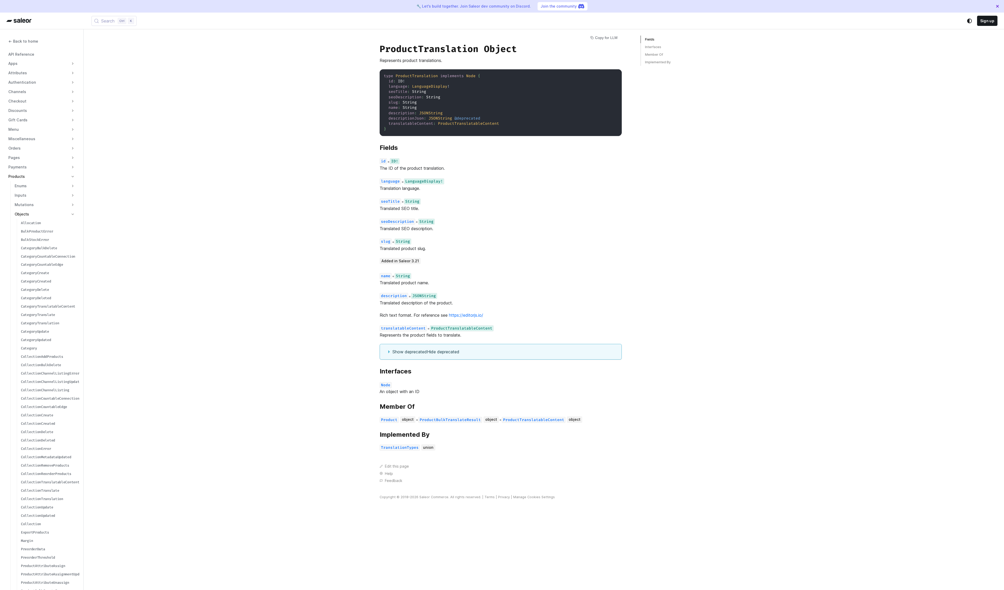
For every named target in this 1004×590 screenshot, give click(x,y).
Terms (489, 497)
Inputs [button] (20, 195)
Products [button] (16, 176)
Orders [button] (14, 148)
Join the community (559, 6)
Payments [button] (17, 167)
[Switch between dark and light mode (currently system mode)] (969, 21)
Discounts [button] (17, 110)
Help (389, 473)
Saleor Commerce (433, 497)
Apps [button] (13, 63)
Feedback (393, 480)
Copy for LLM (606, 38)
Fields (649, 39)
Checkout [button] (17, 101)
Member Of (654, 54)
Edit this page (397, 466)
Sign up (987, 21)
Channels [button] (17, 91)
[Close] (997, 6)
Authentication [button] (22, 82)
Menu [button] (13, 129)
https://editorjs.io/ (466, 315)
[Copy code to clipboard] (615, 75)
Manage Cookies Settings (534, 497)
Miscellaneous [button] (21, 139)
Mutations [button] (24, 204)
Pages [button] (14, 157)
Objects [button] (22, 214)
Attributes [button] (17, 73)
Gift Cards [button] (17, 120)
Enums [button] (21, 186)
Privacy (504, 497)
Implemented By (658, 62)
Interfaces (653, 47)
